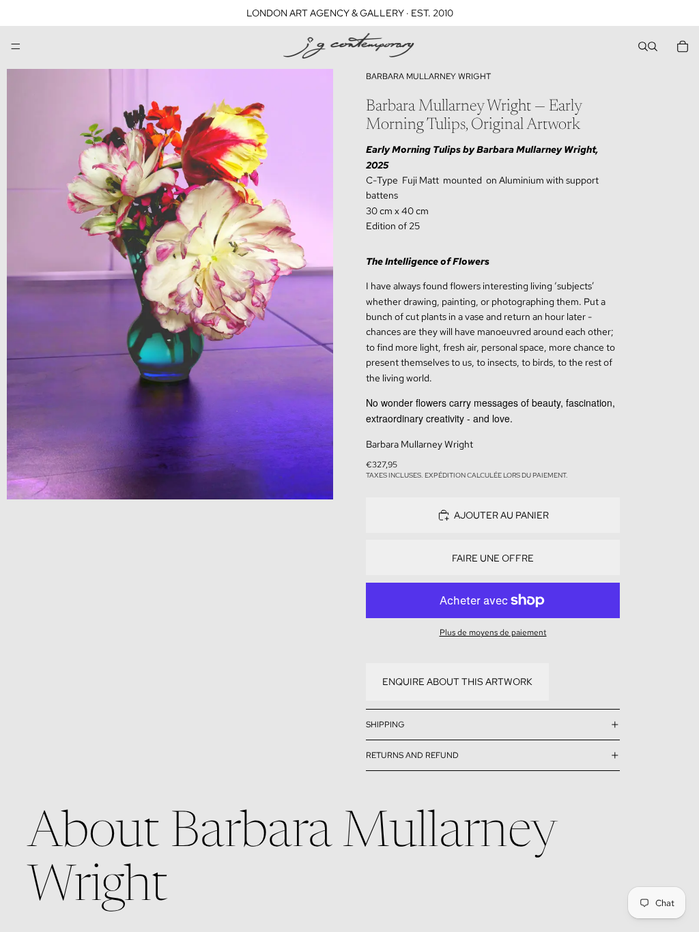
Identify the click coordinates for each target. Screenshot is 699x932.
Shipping (385, 724)
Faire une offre (493, 558)
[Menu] (15, 46)
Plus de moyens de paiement (493, 632)
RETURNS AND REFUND (412, 755)
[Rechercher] (643, 46)
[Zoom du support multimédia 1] (170, 284)
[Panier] (683, 46)
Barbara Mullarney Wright (428, 76)
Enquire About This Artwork (457, 681)
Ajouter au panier (501, 515)
